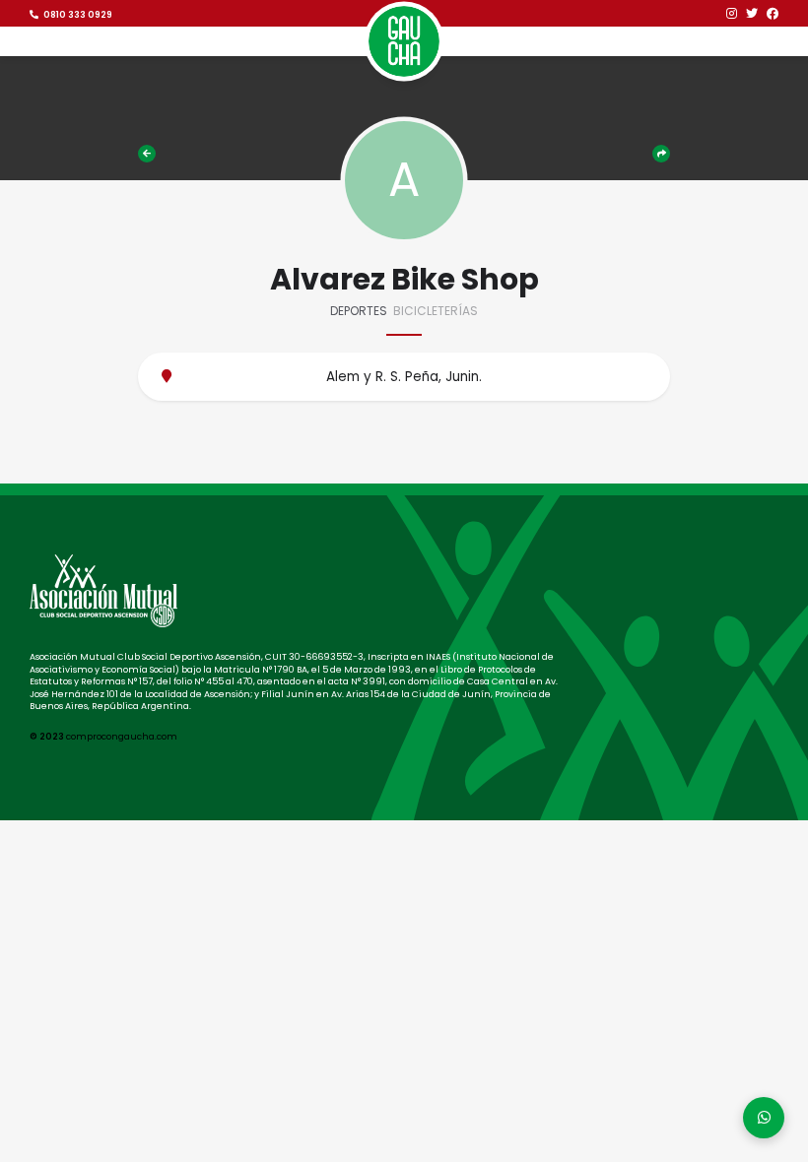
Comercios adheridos (149, 153)
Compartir (659, 153)
